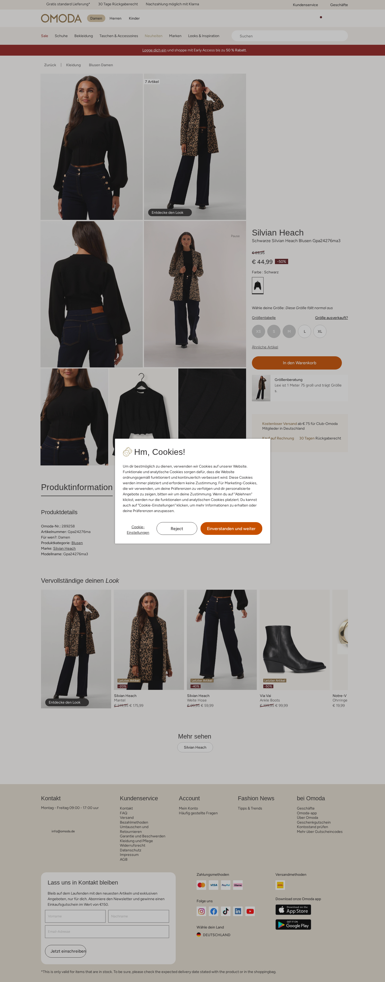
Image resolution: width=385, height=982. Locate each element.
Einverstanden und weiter (231, 528)
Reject (177, 528)
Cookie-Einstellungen (138, 530)
